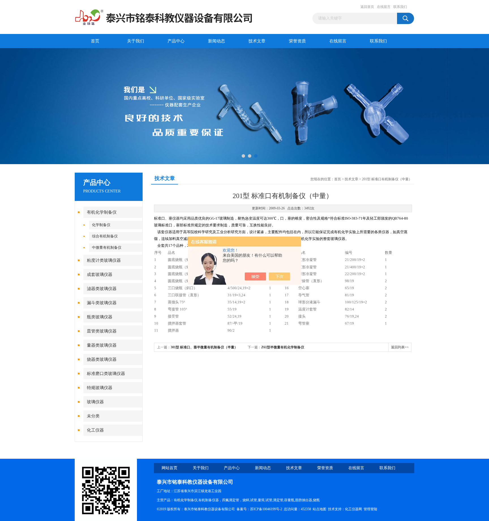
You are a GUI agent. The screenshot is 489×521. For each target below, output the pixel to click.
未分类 (93, 416)
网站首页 (169, 468)
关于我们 (135, 41)
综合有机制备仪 (105, 236)
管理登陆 (370, 509)
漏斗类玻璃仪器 (102, 303)
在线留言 (384, 7)
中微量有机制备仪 (106, 247)
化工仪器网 (353, 509)
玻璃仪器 (95, 402)
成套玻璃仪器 (99, 274)
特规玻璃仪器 (99, 387)
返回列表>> (400, 347)
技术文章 (256, 41)
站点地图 (319, 509)
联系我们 (400, 7)
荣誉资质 (297, 41)
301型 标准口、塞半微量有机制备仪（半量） (204, 347)
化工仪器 (95, 430)
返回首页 (367, 7)
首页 (95, 41)
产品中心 (176, 41)
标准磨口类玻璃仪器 (106, 373)
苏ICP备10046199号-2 (266, 509)
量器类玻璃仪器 (102, 345)
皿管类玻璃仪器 (102, 331)
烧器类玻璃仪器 (102, 359)
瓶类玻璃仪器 (99, 317)
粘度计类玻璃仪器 (104, 260)
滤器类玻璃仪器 (102, 288)
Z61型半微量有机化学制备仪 (282, 347)
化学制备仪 (101, 225)
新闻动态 (216, 41)
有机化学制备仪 (102, 212)
